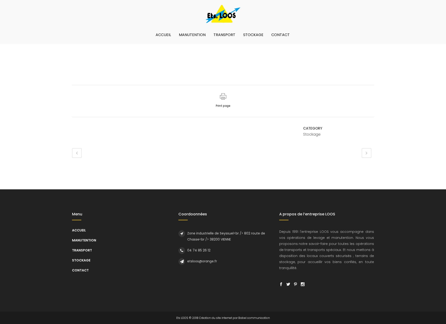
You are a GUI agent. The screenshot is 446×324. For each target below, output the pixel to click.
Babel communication (254, 318)
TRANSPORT (82, 250)
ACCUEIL (79, 230)
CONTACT (80, 270)
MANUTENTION (84, 240)
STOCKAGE (81, 260)
